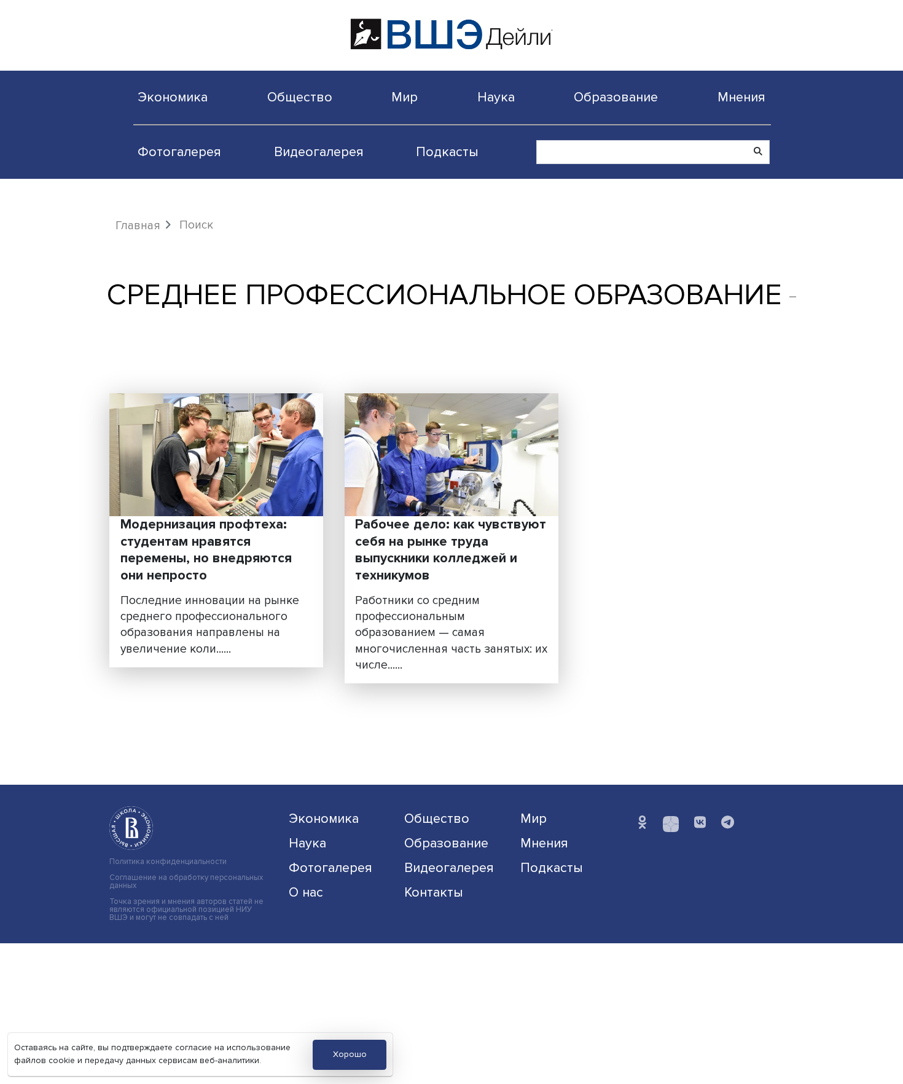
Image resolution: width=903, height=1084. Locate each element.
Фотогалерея (179, 152)
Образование (616, 97)
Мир (404, 97)
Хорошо (350, 1054)
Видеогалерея (319, 152)
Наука (496, 97)
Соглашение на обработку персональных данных (186, 882)
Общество (299, 97)
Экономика (173, 97)
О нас (306, 892)
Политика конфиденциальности (168, 862)
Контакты (433, 892)
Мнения (741, 97)
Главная (137, 225)
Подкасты (447, 152)
